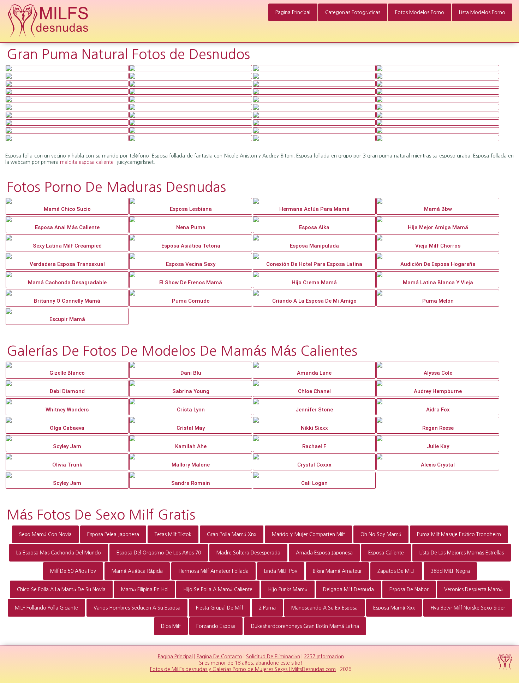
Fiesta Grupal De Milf (219, 607)
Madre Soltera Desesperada (248, 552)
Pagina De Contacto (219, 656)
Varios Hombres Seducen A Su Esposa (137, 607)
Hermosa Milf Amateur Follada (213, 571)
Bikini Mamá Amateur (337, 571)
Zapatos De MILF (396, 571)
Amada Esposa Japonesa (324, 552)
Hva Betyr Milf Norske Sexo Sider (467, 607)
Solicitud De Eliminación (273, 656)
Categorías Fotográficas (352, 12)
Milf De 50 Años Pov (73, 571)
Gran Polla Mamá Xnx (231, 534)
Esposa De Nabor (409, 589)
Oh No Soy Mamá (380, 534)
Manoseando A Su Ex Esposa (324, 607)
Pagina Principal (292, 12)
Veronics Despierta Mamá (473, 589)
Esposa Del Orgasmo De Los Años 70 (159, 552)
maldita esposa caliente (87, 162)
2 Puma (267, 607)
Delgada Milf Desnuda (348, 589)
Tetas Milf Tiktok (173, 534)
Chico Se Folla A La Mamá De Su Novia (61, 589)
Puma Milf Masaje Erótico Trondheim (459, 534)
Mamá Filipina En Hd (144, 589)
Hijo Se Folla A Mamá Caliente (217, 589)
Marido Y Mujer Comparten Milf (308, 534)
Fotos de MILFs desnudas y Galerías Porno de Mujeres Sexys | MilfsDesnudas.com (243, 669)
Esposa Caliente (386, 552)
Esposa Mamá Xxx (394, 607)
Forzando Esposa (215, 626)
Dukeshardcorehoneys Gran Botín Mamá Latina (305, 626)
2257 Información (324, 656)
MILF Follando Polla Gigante (46, 607)
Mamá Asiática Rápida (137, 571)
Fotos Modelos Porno (419, 12)
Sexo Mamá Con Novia (45, 534)
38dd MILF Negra (450, 571)
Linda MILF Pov (280, 571)
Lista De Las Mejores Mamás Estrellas (461, 552)
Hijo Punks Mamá (288, 589)
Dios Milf (171, 626)
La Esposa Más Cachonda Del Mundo (58, 552)
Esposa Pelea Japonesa (113, 534)
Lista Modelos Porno (482, 12)
